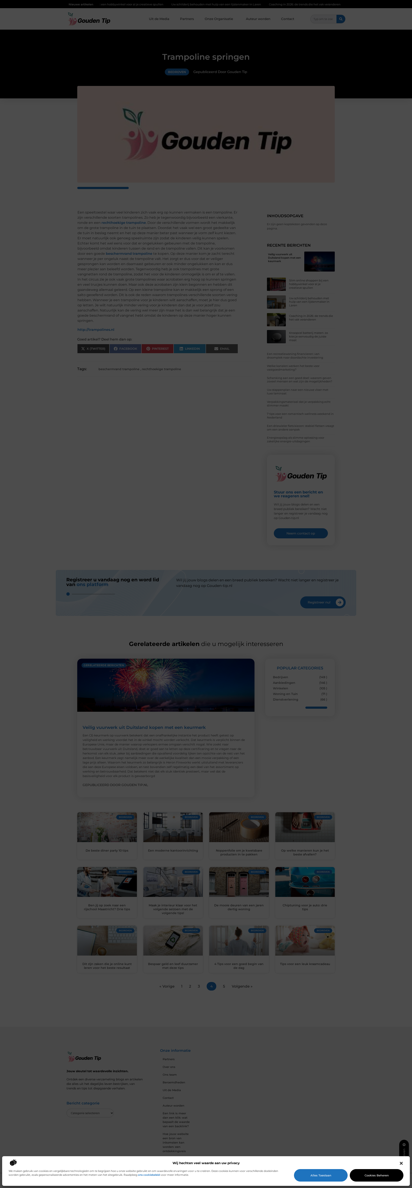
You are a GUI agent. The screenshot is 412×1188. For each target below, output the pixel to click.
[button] (401, 1163)
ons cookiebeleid (149, 1174)
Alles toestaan (321, 1175)
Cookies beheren (377, 1175)
